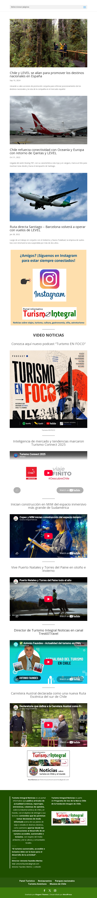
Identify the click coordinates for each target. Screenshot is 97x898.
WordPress (67, 894)
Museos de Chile (58, 883)
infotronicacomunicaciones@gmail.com (54, 779)
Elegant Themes (41, 894)
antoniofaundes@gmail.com (27, 864)
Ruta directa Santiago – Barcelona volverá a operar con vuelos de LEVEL (48, 228)
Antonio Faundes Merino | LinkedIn (26, 867)
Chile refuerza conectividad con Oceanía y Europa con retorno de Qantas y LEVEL (47, 151)
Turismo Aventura (37, 883)
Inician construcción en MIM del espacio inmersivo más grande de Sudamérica (48, 506)
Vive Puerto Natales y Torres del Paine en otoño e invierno (48, 569)
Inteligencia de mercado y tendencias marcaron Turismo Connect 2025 (48, 443)
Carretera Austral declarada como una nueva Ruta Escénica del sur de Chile (48, 695)
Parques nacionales (65, 880)
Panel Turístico (27, 880)
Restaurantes (45, 880)
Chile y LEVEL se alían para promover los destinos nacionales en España (47, 74)
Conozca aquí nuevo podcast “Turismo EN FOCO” (48, 343)
